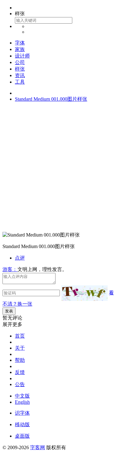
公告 (20, 384)
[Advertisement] (60, 168)
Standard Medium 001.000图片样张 (51, 99)
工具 (20, 82)
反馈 (20, 372)
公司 (20, 62)
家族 (20, 49)
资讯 (20, 75)
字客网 (37, 447)
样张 (20, 68)
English (22, 402)
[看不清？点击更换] (84, 293)
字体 (20, 42)
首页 (20, 336)
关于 (20, 348)
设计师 (22, 55)
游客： (9, 269)
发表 (9, 311)
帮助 (20, 360)
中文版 (22, 395)
